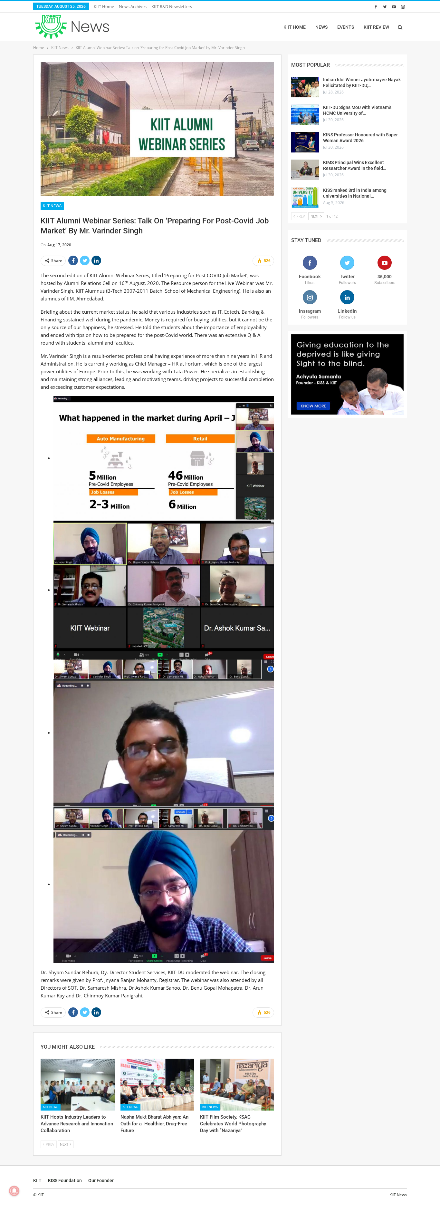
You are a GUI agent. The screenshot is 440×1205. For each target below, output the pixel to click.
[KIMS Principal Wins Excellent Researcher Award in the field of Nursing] (305, 170)
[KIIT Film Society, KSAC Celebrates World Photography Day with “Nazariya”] (237, 1085)
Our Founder (101, 1180)
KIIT (37, 1180)
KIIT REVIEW (376, 27)
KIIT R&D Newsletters (171, 6)
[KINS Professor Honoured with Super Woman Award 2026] (305, 142)
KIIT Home (104, 6)
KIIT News (52, 206)
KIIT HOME (294, 27)
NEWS (321, 27)
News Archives (133, 6)
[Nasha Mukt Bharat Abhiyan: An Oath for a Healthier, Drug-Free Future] (157, 1085)
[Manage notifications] (14, 1191)
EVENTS (345, 27)
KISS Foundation (65, 1180)
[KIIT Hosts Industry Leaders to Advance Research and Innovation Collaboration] (78, 1085)
